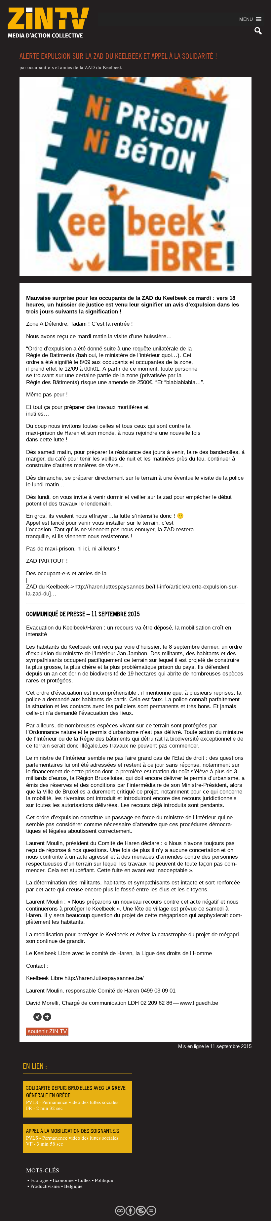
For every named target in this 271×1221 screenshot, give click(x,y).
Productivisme (45, 1186)
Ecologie (39, 1180)
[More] (47, 1017)
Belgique (73, 1186)
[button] (246, 19)
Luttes (84, 1180)
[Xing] (37, 1017)
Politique (104, 1180)
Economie (63, 1180)
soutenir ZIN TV (47, 1031)
